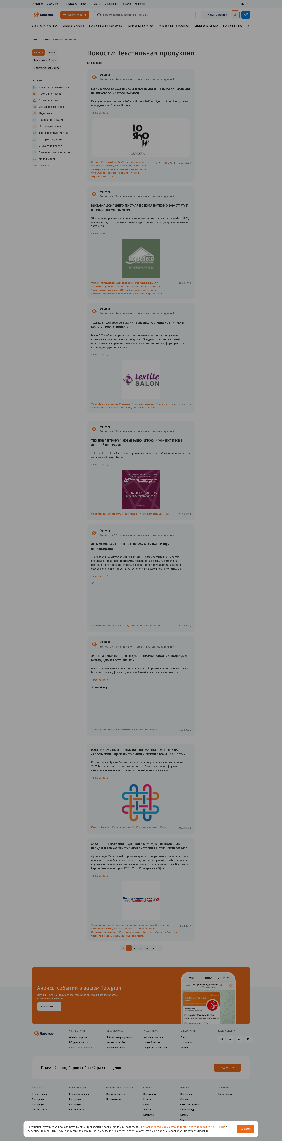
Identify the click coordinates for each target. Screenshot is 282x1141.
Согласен (246, 1129)
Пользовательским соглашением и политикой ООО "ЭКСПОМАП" (184, 1127)
